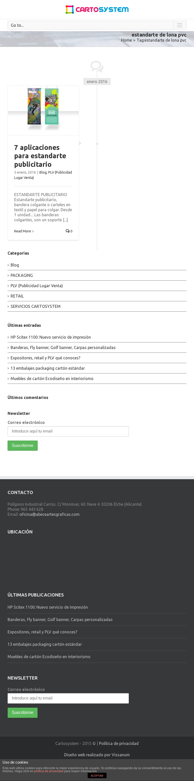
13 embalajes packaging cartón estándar (48, 368)
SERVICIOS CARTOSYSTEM (36, 306)
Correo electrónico (26, 422)
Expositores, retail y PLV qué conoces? (45, 358)
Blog (43, 172)
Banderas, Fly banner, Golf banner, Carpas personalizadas (63, 347)
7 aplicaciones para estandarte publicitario (40, 156)
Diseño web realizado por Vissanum (97, 754)
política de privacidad (48, 771)
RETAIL (17, 296)
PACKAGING (22, 275)
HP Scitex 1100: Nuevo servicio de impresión (51, 337)
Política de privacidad (119, 743)
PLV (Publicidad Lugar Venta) (37, 285)
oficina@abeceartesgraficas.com (49, 514)
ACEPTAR (97, 775)
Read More (22, 231)
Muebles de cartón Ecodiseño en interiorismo (52, 378)
